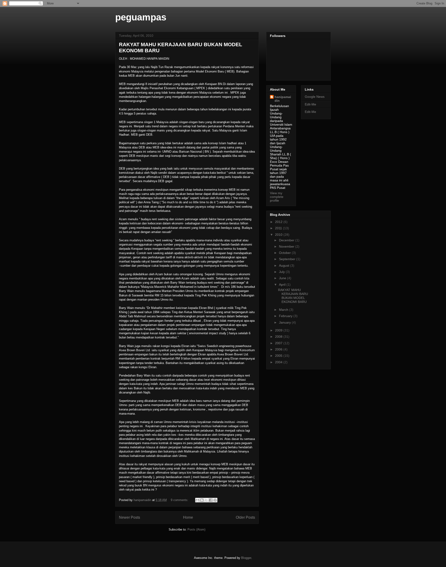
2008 (279, 336)
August (284, 265)
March (284, 309)
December (287, 240)
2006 (279, 349)
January (285, 322)
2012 (279, 222)
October (285, 253)
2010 (279, 234)
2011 (279, 228)
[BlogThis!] (202, 500)
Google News (315, 96)
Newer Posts (129, 517)
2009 (279, 330)
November (287, 246)
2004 (279, 362)
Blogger (246, 558)
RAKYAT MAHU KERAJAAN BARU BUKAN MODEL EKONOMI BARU (293, 295)
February (286, 316)
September (287, 259)
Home (188, 517)
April (282, 284)
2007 (279, 343)
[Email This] (197, 500)
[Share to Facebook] (210, 500)
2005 (279, 355)
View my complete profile (276, 196)
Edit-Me (310, 104)
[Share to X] (206, 500)
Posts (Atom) (196, 529)
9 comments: (180, 500)
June (283, 278)
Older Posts (245, 517)
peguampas (140, 17)
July (282, 272)
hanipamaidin (283, 98)
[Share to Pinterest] (215, 500)
